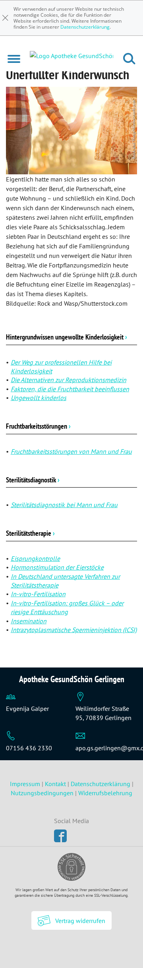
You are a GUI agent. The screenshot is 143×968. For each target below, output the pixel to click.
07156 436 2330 (29, 748)
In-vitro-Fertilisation (38, 594)
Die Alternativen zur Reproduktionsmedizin (68, 380)
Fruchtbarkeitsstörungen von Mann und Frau (71, 451)
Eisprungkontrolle (35, 558)
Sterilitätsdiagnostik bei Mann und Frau (64, 505)
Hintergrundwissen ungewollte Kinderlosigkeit (66, 337)
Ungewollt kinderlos (38, 398)
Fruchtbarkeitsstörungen (38, 426)
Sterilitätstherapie (30, 533)
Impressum (26, 784)
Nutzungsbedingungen (42, 793)
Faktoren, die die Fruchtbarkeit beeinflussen (70, 389)
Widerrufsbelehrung (105, 793)
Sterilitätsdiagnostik (33, 479)
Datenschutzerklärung (85, 26)
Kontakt (55, 784)
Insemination (28, 621)
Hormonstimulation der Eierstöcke (57, 567)
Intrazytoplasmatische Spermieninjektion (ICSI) (74, 630)
